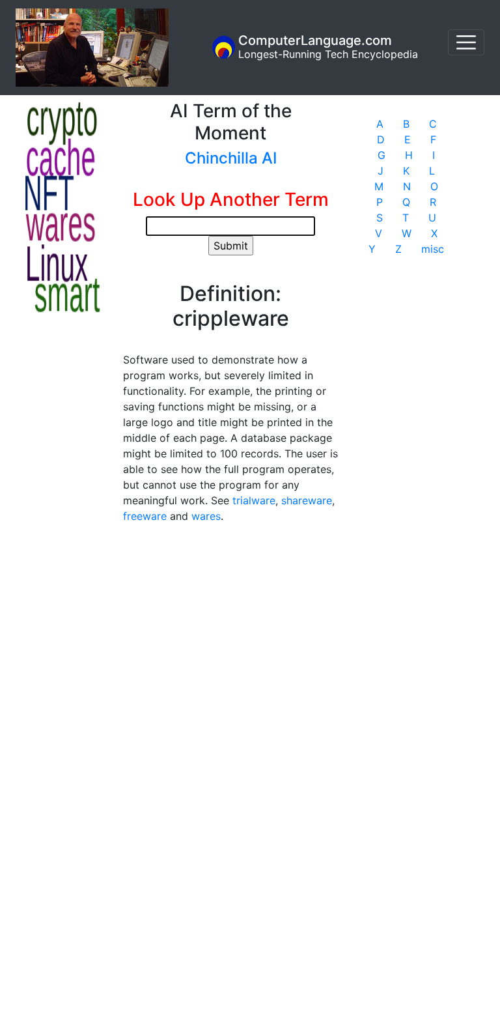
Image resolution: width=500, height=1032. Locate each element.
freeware (145, 516)
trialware (253, 500)
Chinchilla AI (231, 158)
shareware (306, 500)
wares (206, 516)
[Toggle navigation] (466, 42)
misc (432, 248)
